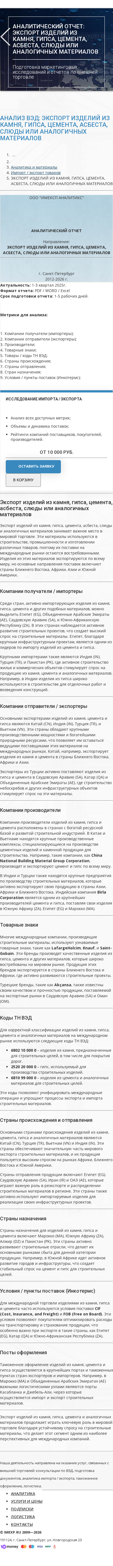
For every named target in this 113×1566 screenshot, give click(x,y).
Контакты (22, 1524)
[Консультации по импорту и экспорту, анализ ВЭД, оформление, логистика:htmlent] (13, 161)
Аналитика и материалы (34, 167)
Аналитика (23, 1493)
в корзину (23, 480)
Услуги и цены (27, 1501)
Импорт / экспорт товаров (36, 172)
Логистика (23, 1516)
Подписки (22, 1509)
